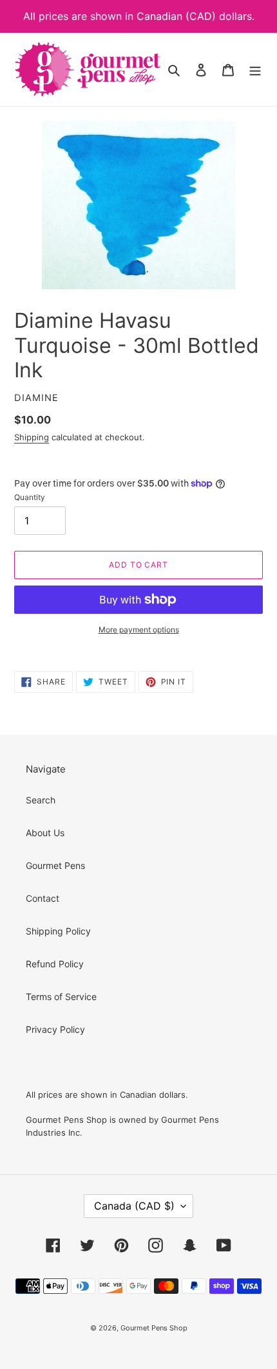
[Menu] (255, 69)
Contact (42, 898)
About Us (45, 832)
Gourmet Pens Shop (153, 1327)
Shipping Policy (58, 931)
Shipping (31, 437)
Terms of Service (61, 996)
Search (40, 799)
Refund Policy (55, 963)
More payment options (139, 629)
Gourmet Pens (55, 865)
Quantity (29, 497)
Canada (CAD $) (134, 1205)
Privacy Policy (55, 1029)
